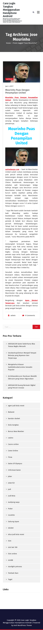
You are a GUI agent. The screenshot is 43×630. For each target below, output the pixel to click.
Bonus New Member (16, 431)
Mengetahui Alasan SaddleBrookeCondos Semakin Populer (20, 367)
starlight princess (15, 566)
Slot (9, 541)
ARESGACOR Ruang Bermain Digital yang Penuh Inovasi (21, 386)
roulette (11, 515)
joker (10, 476)
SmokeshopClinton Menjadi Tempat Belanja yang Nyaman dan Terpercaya (22, 355)
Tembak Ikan (13, 573)
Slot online (12, 554)
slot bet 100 (12, 547)
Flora (10, 457)
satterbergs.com (12, 169)
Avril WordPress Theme (23, 625)
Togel (10, 579)
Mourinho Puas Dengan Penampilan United (17, 91)
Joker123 (11, 483)
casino (10, 438)
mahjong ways (13, 502)
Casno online (13, 444)
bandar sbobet (14, 418)
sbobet (11, 528)
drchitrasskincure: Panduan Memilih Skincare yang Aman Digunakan (22, 377)
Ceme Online (13, 451)
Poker (10, 509)
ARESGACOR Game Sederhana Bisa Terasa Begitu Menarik (21, 345)
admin (13, 315)
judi (9, 489)
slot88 (10, 560)
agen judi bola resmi (16, 406)
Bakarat (11, 412)
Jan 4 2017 (9, 86)
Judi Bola (9, 79)
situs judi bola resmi (16, 534)
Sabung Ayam (13, 521)
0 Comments (30, 315)
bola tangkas (13, 425)
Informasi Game (14, 470)
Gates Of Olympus (15, 463)
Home (8, 43)
